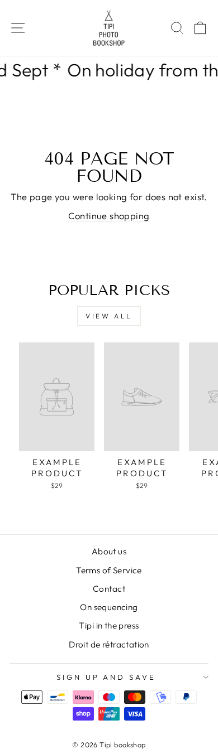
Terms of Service (109, 570)
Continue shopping (108, 215)
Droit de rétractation (109, 644)
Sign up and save (106, 677)
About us (109, 551)
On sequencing (109, 607)
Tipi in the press (109, 625)
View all (109, 316)
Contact (109, 588)
